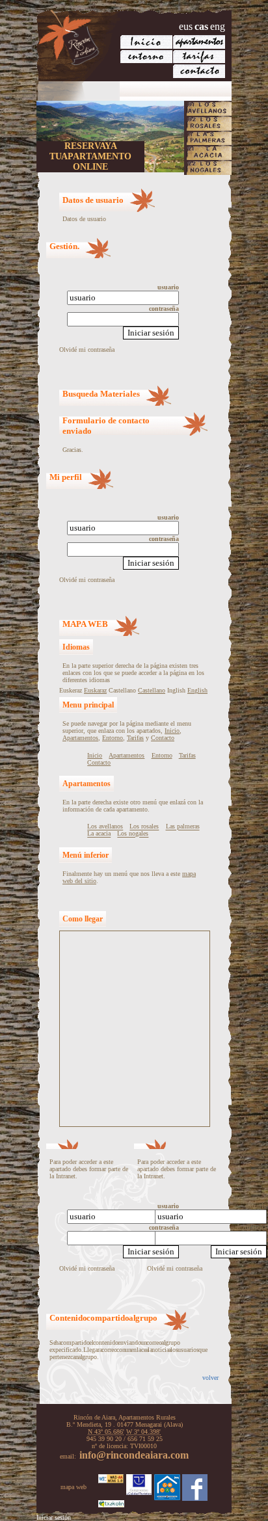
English (197, 690)
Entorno (112, 737)
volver (210, 1377)
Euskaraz (95, 690)
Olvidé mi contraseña (86, 349)
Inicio (172, 730)
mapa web (73, 1486)
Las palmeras (183, 826)
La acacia (99, 834)
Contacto (162, 737)
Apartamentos (80, 737)
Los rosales (144, 826)
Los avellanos (105, 826)
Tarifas (135, 737)
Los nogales (132, 834)
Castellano (151, 690)
